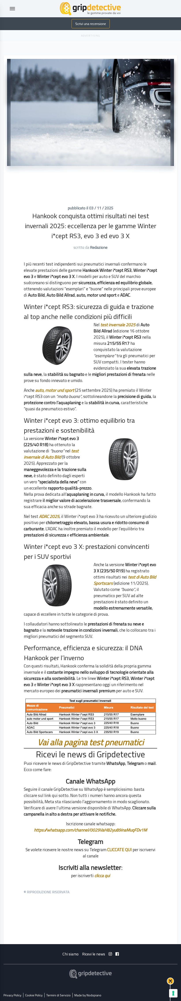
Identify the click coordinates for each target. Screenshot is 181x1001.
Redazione (98, 247)
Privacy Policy (12, 995)
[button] (170, 981)
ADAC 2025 (49, 516)
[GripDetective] (90, 974)
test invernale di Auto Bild (51, 453)
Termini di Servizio (58, 995)
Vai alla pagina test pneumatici (91, 742)
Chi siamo (70, 954)
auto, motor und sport (54, 390)
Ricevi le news (93, 954)
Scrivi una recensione (90, 23)
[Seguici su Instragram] (110, 954)
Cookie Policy (34, 995)
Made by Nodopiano (87, 995)
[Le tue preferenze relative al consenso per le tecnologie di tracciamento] (173, 993)
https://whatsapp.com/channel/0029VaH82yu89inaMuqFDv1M (90, 830)
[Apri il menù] (12, 8)
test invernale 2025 (118, 324)
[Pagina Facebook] (117, 954)
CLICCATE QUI (119, 849)
